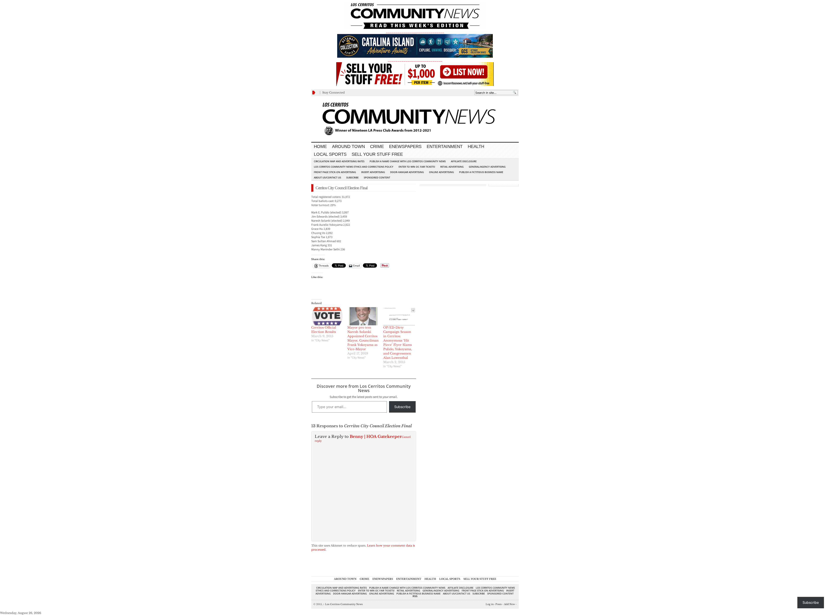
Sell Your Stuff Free (377, 154)
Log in (490, 604)
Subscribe (352, 177)
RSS (415, 596)
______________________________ (415, 31)
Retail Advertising (452, 166)
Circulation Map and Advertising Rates (339, 161)
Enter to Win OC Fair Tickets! (417, 166)
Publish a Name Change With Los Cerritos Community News (408, 161)
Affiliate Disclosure (464, 161)
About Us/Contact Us (327, 177)
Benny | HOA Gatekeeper (376, 436)
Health (476, 146)
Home (320, 146)
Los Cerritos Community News (343, 604)
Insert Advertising (373, 172)
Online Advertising (441, 172)
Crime (377, 146)
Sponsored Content (377, 177)
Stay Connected (333, 92)
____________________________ (415, 60)
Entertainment (445, 146)
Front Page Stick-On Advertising (335, 172)
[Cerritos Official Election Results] (327, 316)
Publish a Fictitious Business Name (481, 172)
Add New (509, 604)
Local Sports (330, 154)
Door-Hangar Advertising (407, 172)
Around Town (348, 146)
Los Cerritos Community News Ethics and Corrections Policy (353, 166)
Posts (498, 604)
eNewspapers (405, 146)
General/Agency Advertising (487, 166)
